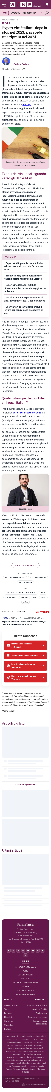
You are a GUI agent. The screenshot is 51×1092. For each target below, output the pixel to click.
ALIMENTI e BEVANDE (25, 994)
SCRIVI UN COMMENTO (25, 565)
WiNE (5, 13)
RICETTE (25, 986)
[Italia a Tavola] (25, 4)
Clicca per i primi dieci (25, 784)
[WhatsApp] (38, 951)
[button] (47, 5)
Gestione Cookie (39, 1009)
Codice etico (41, 1013)
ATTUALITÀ (15, 13)
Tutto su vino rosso (15, 578)
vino (43, 593)
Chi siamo (8, 1021)
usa (34, 597)
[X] (13, 951)
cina (43, 597)
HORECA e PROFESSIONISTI (25, 982)
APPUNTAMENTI (29, 13)
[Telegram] (28, 951)
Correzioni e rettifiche (37, 1017)
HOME (5, 618)
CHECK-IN (25, 978)
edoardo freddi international (21, 593)
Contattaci (8, 1025)
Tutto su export (38, 578)
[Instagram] (23, 951)
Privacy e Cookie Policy (37, 1005)
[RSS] (25, 955)
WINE (14, 618)
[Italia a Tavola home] (25, 924)
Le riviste (8, 1013)
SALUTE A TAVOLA (25, 990)
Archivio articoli (11, 1005)
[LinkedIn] (18, 951)
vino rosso (10, 597)
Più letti (7, 1029)
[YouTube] (33, 951)
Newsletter (9, 1017)
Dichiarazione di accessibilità (40, 1022)
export (24, 597)
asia (25, 602)
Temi (6, 1009)
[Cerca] (47, 13)
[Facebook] (9, 951)
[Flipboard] (42, 951)
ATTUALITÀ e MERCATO (25, 967)
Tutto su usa (25, 582)
